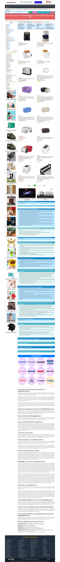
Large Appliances (15, 5)
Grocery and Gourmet (21, 545)
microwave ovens (20, 397)
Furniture (26, 5)
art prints (38, 398)
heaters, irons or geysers (25, 442)
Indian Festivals (20, 549)
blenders (48, 424)
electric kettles (44, 425)
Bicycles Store (45, 553)
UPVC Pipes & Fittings (21, 554)
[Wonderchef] (22, 371)
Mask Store (44, 546)
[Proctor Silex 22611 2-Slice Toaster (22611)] (45, 54)
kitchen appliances (33, 393)
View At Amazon (23, 44)
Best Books (13, 561)
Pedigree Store (20, 553)
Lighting (7, 7)
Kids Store (32, 549)
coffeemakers (46, 435)
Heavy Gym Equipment (34, 541)
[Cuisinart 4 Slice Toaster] (26, 129)
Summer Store (45, 550)
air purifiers (50, 441)
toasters (53, 396)
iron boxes (33, 448)
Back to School (8, 554)
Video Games (8, 553)
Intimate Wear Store (21, 557)
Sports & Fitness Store (21, 550)
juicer (26, 397)
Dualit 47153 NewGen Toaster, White (24, 61)
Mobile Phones (45, 541)
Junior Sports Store (9, 550)
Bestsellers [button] (52, 12)
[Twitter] (10, 559)
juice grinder (32, 434)
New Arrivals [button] (35, 12)
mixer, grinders (29, 397)
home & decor (20, 394)
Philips (48, 402)
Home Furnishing (31, 5)
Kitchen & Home (8, 5)
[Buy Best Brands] (11, 2)
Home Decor (37, 5)
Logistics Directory (45, 561)
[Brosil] (31, 371)
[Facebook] (9, 559)
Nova (51, 518)
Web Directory (38, 561)
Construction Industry (31, 561)
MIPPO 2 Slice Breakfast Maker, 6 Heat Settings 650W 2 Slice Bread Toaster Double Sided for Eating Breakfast (45, 157)
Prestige (50, 402)
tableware (45, 393)
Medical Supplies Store (34, 546)
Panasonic (25, 403)
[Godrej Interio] (40, 380)
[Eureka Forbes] (50, 380)
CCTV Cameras (8, 546)
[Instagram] (12, 559)
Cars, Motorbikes (8, 545)
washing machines (23, 448)
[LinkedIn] (13, 559)
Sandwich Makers (27, 500)
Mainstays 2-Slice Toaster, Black (23, 43)
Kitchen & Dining (21, 5)
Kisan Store (32, 550)
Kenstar (22, 403)
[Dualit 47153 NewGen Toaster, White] (26, 54)
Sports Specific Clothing (9, 557)
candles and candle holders (48, 398)
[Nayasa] (50, 371)
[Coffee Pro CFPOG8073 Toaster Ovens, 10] (26, 71)
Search (30, 12)
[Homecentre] (31, 380)
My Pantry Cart (24, 561)
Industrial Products (33, 542)
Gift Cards (19, 542)
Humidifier (21, 461)
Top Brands (32, 553)
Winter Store (45, 549)
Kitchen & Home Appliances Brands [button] (43, 12)
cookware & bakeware (40, 393)
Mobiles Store (20, 546)
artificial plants (29, 399)
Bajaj (28, 403)
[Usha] (40, 371)
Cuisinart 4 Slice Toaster (22, 137)
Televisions (44, 542)
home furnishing (50, 393)
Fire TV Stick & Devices (21, 541)
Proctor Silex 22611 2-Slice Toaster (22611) (43, 61)
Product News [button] (38, 2)
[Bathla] (22, 380)
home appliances (27, 393)
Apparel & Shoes (8, 542)
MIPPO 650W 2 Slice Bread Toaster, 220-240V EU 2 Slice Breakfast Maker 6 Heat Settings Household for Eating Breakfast (26, 177)
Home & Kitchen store (44, 392)
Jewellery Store (33, 554)
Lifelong (53, 518)
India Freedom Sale (9, 541)
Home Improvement (43, 5)
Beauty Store (8, 549)
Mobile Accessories (33, 545)
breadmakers (52, 424)
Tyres (44, 545)
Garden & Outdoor (50, 5)
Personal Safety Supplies (46, 554)
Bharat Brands (18, 561)
